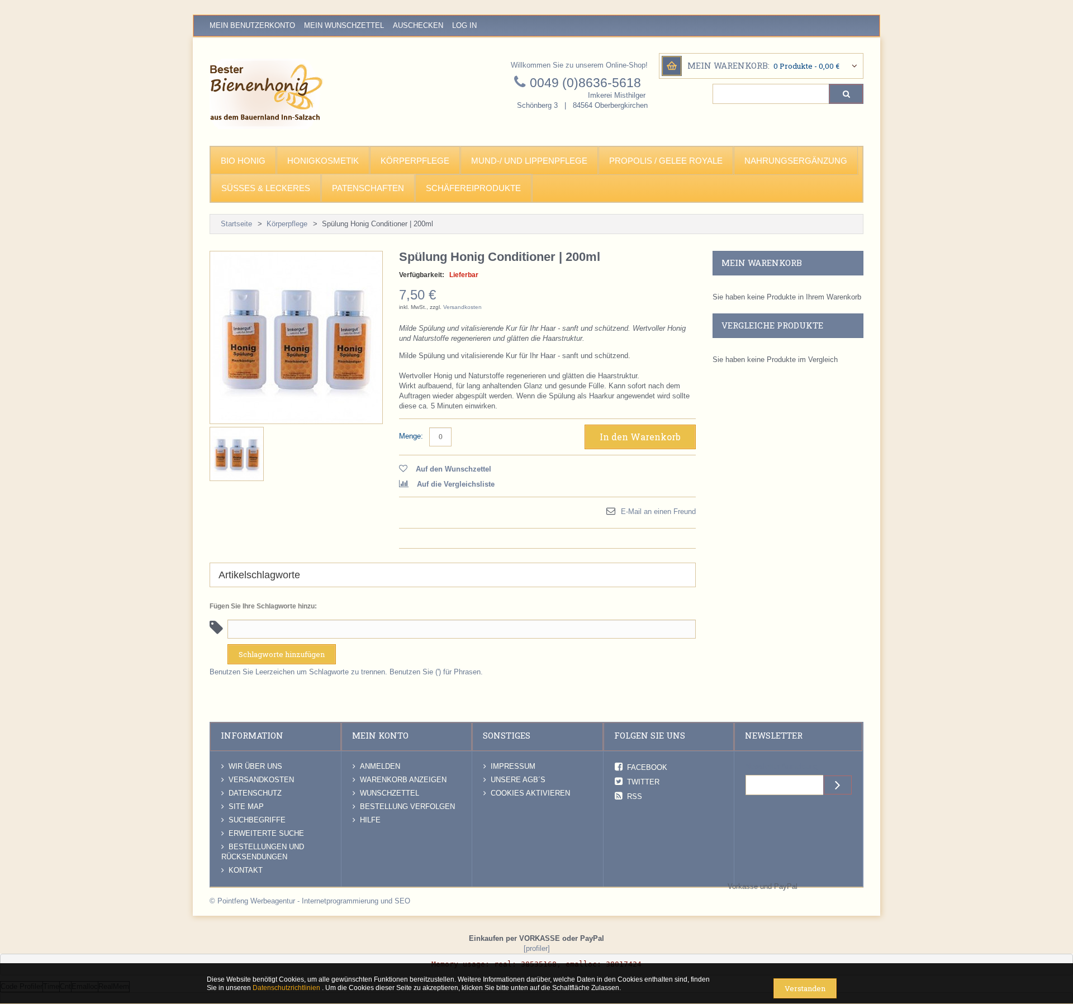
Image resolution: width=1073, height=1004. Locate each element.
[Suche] (846, 94)
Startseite (236, 224)
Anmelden (380, 766)
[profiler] (537, 948)
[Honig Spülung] (237, 454)
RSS (634, 796)
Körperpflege (287, 224)
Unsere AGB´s (518, 779)
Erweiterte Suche (266, 833)
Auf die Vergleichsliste (456, 484)
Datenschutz (255, 793)
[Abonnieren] (837, 785)
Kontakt (246, 870)
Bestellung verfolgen (407, 806)
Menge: (411, 436)
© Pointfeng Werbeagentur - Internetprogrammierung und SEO (310, 901)
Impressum (513, 766)
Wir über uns (255, 766)
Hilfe (370, 820)
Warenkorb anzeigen (403, 779)
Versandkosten (462, 307)
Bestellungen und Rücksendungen (262, 852)
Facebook (647, 767)
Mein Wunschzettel (344, 25)
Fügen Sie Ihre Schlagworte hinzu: (263, 606)
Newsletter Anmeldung (782, 766)
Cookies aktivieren (530, 793)
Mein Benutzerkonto (252, 25)
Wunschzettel (389, 793)
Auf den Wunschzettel (453, 469)
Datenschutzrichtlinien (287, 988)
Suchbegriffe (257, 820)
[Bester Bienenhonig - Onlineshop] (266, 94)
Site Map (246, 806)
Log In (464, 25)
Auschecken (418, 25)
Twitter (643, 782)
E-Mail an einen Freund (658, 511)
